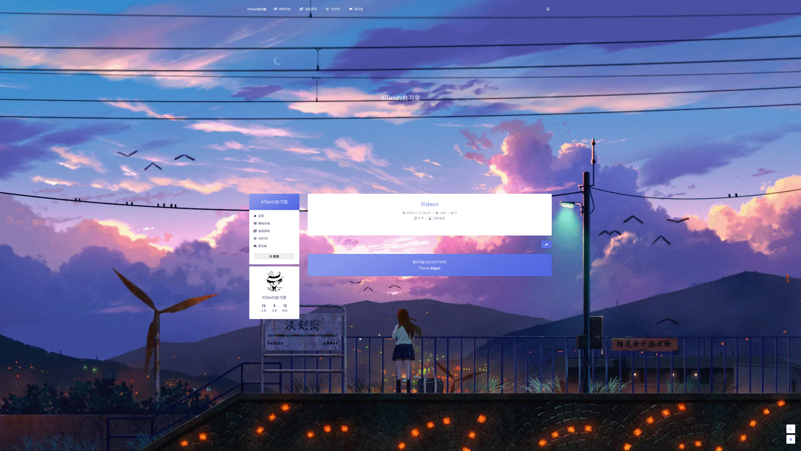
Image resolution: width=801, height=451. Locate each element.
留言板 (262, 246)
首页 (261, 216)
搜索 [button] (275, 256)
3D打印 (263, 238)
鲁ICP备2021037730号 (430, 262)
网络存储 (264, 223)
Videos (429, 204)
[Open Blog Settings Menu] (790, 439)
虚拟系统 (264, 231)
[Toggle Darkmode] (790, 428)
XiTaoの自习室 (256, 9)
